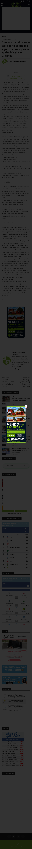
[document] (16, 424)
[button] (26, 406)
